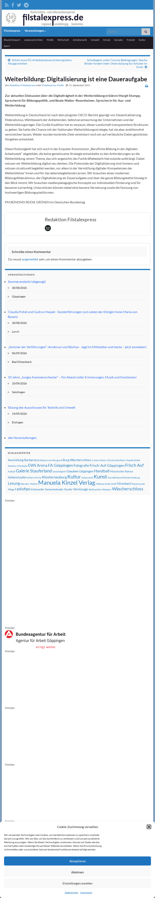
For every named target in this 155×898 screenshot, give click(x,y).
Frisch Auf (134, 465)
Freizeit (131, 39)
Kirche (37, 477)
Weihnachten (95, 489)
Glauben (73, 471)
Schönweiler (37, 489)
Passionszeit (138, 483)
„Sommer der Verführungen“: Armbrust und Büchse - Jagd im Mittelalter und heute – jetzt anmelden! (77, 347)
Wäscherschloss (127, 488)
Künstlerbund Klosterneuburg (124, 477)
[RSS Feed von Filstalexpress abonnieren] (7, 4)
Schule (106, 39)
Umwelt (95, 39)
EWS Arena (37, 465)
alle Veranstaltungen (22, 438)
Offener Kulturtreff (106, 483)
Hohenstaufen (17, 477)
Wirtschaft (63, 39)
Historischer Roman (121, 471)
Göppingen (86, 471)
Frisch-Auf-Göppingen (107, 465)
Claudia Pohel (133, 460)
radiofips (22, 489)
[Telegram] (26, 4)
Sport (7, 45)
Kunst (100, 476)
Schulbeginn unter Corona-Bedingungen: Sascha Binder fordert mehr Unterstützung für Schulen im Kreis (115, 63)
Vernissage (80, 489)
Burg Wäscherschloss (77, 460)
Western (106, 489)
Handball (102, 471)
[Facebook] (12, 4)
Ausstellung (16, 460)
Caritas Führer (99, 460)
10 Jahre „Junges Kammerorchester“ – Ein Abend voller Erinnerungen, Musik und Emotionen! (72, 377)
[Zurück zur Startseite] (77, 18)
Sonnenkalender (54, 489)
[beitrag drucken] (146, 86)
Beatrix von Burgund (51, 460)
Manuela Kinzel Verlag (66, 482)
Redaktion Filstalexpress (22, 85)
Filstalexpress (12, 30)
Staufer (68, 489)
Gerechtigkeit (59, 471)
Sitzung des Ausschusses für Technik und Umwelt (41, 407)
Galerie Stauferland (34, 470)
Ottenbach (124, 483)
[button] (149, 827)
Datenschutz (71, 892)
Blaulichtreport (12, 39)
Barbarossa (32, 460)
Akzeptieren (77, 861)
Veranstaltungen (35, 30)
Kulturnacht (87, 477)
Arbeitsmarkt (80, 39)
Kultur (142, 39)
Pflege (11, 489)
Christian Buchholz (116, 460)
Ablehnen (77, 872)
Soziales (118, 39)
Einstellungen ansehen (77, 883)
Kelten (30, 477)
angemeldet (30, 259)
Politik (50, 39)
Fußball (11, 471)
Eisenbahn (22, 466)
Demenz (12, 465)
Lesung (14, 483)
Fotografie (81, 465)
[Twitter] (19, 4)
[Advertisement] (35, 563)
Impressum (86, 892)
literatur (25, 483)
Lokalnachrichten (33, 39)
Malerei (34, 483)
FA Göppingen (60, 465)
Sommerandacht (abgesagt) (27, 281)
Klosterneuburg (54, 477)
